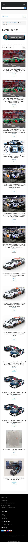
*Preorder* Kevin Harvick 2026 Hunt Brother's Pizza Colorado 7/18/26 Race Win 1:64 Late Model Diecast (14, 70)
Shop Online (4, 517)
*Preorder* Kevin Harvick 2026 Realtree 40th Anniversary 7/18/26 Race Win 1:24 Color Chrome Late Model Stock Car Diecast (14, 216)
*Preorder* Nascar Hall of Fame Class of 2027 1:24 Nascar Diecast (14, 421)
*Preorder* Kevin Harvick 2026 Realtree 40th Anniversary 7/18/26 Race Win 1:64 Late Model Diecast (14, 186)
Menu (3, 4)
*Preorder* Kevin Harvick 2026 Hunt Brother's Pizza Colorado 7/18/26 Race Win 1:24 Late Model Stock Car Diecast (14, 131)
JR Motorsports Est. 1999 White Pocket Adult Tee (14, 450)
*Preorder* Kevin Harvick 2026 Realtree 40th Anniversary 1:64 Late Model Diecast (14, 275)
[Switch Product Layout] (24, 47)
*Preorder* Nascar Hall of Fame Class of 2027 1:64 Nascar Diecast (14, 393)
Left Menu (5, 16)
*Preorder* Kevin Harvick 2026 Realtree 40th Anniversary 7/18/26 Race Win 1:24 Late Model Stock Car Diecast (14, 246)
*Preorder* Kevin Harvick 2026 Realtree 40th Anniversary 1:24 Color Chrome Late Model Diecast (14, 305)
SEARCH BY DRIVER (12, 22)
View (14, 76)
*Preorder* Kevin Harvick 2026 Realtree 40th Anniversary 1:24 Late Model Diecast (14, 334)
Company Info (4, 518)
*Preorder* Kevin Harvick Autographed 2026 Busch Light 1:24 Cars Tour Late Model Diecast (14, 156)
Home (4, 22)
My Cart (3, 515)
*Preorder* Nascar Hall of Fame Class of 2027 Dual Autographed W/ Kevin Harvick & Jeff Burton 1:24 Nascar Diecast (14, 364)
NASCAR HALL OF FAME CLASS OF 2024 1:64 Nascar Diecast (14, 478)
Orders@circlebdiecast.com (8, 503)
